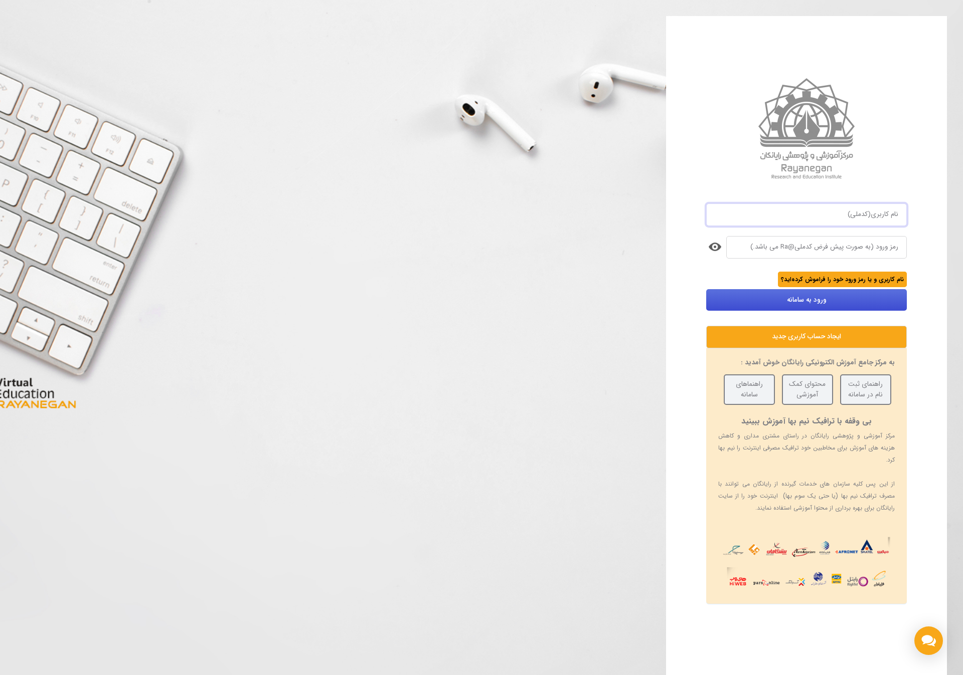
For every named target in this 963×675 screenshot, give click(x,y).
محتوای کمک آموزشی (807, 389)
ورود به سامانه (807, 300)
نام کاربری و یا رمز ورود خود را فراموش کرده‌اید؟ (842, 279)
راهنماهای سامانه (749, 389)
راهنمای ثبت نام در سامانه (865, 389)
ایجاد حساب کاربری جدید (806, 336)
